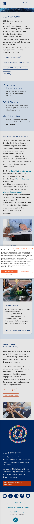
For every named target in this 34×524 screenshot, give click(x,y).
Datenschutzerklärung (19, 248)
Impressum (29, 248)
